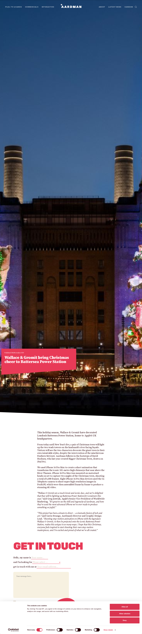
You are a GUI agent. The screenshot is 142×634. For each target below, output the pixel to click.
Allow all (125, 607)
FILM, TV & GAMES (13, 7)
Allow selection (124, 613)
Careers (129, 7)
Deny (125, 620)
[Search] (136, 7)
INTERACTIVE (48, 7)
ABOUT (102, 7)
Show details (108, 630)
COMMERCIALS (31, 7)
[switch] (60, 630)
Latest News (114, 7)
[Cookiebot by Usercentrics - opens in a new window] (13, 630)
